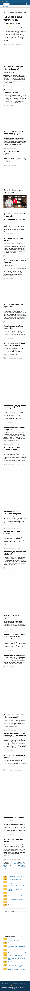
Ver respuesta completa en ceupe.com (10, 279)
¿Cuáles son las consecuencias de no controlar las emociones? (19, 865)
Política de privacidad (18, 983)
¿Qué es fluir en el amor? (13, 902)
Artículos (11, 12)
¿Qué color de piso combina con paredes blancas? (17, 962)
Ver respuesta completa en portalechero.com (11, 568)
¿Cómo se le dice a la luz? (13, 950)
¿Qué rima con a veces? (13, 893)
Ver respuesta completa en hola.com (10, 652)
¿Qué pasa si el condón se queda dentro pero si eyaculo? (16, 896)
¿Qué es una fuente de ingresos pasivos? (17, 952)
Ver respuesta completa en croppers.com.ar (11, 322)
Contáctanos (5, 983)
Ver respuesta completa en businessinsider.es (11, 548)
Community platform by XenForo (13, 987)
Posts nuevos (5, 6)
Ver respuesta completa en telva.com (10, 165)
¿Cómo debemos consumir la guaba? (16, 876)
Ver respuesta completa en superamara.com (11, 751)
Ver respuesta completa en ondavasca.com (11, 86)
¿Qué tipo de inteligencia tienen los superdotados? (15, 882)
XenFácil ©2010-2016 (11, 988)
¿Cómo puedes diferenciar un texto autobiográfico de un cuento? (15, 966)
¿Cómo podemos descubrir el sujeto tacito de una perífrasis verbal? (17, 939)
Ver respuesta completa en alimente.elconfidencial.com (13, 464)
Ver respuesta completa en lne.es (9, 148)
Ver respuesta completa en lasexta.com (10, 424)
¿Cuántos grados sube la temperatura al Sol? (17, 947)
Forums (6, 4)
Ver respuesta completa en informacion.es (11, 444)
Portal (8, 985)
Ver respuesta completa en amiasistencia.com (11, 859)
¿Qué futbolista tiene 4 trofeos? (15, 955)
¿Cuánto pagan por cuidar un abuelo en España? (16, 959)
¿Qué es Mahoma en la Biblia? (14, 879)
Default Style (6, 981)
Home (4, 12)
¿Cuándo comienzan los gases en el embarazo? (15, 890)
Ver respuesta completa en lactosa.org (10, 631)
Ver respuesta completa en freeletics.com (11, 836)
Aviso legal (11, 983)
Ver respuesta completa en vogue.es (10, 730)
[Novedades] (26, 4)
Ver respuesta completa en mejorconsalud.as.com (12, 358)
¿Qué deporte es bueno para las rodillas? (17, 899)
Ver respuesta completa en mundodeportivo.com (12, 256)
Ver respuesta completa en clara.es (9, 235)
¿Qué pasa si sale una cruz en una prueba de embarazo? (17, 905)
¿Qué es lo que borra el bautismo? (7, 866)
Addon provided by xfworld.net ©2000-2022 (10, 989)
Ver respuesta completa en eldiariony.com (11, 528)
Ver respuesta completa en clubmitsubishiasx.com (12, 44)
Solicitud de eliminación (9, 42)
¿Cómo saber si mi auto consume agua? (16, 969)
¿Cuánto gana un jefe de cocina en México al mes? (17, 886)
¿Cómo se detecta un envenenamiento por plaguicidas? (16, 943)
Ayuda (25, 983)
